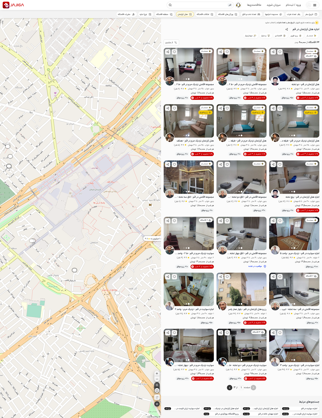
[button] (293, 5)
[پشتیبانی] (238, 5)
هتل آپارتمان (183, 14)
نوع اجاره (143, 14)
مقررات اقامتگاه (124, 14)
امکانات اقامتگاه (203, 14)
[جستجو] (170, 5)
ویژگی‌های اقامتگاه (225, 14)
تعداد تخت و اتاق (249, 14)
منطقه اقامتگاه (162, 14)
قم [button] (230, 5)
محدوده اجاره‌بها (271, 14)
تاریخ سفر (309, 14)
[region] (80, 218)
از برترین (169, 42)
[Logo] (6, 5)
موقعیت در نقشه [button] (255, 266)
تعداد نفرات (291, 14)
